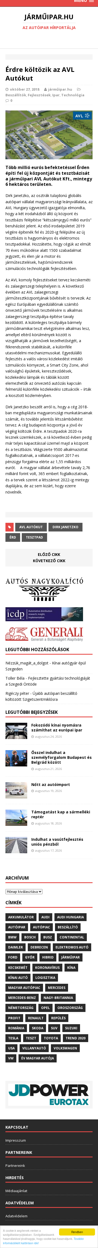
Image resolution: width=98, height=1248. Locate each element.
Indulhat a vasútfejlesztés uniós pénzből (57, 842)
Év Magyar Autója (37, 1058)
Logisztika (45, 977)
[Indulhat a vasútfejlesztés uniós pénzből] (16, 849)
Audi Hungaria (70, 917)
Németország (20, 1007)
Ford (12, 957)
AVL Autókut (31, 527)
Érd (13, 537)
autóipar (16, 927)
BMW (12, 937)
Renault (36, 1018)
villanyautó (34, 1048)
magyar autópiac (24, 987)
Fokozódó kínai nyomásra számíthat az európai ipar (56, 727)
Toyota (51, 1038)
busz (47, 937)
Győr (30, 957)
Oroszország (70, 1007)
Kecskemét (17, 967)
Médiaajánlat (16, 1190)
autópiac (41, 927)
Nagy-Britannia (58, 997)
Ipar (56, 95)
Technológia (72, 95)
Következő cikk (49, 560)
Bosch (30, 937)
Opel (45, 1007)
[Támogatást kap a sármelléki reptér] (16, 822)
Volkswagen (65, 1048)
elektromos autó (72, 947)
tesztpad (34, 537)
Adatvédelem (16, 1216)
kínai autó (18, 977)
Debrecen (39, 947)
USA (11, 1048)
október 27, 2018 (24, 89)
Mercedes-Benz (22, 997)
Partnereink (15, 1165)
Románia (16, 1028)
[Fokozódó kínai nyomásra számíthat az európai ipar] (16, 735)
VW (11, 1058)
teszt (31, 1038)
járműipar (70, 957)
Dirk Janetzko (65, 527)
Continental (72, 937)
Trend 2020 (75, 1038)
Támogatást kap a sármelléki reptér (60, 814)
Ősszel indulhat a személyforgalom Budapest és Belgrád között (61, 757)
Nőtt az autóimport (50, 784)
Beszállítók (15, 95)
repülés (58, 1018)
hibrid (48, 957)
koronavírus (47, 967)
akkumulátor (21, 917)
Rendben (77, 1232)
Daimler (15, 947)
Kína (71, 967)
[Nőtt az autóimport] (16, 795)
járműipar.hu (60, 89)
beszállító (68, 927)
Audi (45, 917)
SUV (54, 1028)
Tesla (13, 1038)
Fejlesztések (39, 95)
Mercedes (56, 987)
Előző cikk (49, 554)
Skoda (37, 1028)
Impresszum (15, 1140)
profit (14, 1018)
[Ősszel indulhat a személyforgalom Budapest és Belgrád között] (16, 763)
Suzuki (71, 1028)
